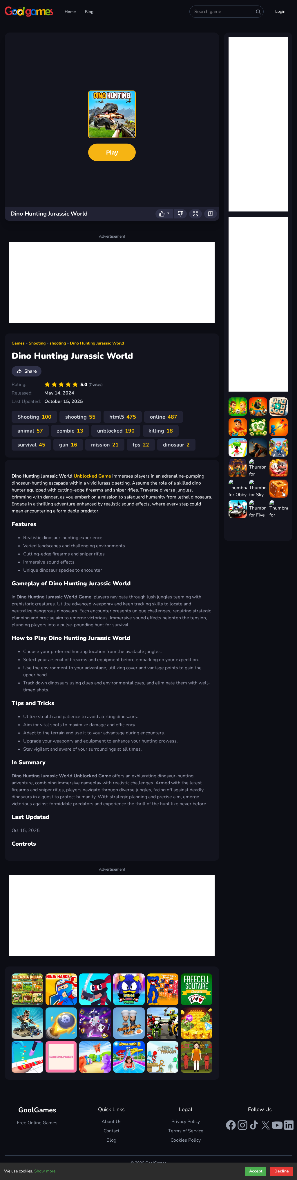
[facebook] (231, 1125)
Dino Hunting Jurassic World (97, 343)
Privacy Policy (185, 1121)
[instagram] (242, 1125)
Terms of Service (185, 1131)
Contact (111, 1131)
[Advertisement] (112, 282)
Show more (44, 1171)
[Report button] (210, 213)
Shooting (37, 343)
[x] (265, 1125)
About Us (112, 1121)
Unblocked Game (92, 476)
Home (70, 12)
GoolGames (37, 1110)
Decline (281, 1171)
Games (18, 343)
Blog (89, 12)
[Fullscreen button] (195, 213)
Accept (255, 1171)
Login (280, 11)
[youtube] (277, 1125)
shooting (58, 343)
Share (30, 371)
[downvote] (180, 213)
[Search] (258, 12)
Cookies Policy (186, 1140)
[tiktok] (254, 1125)
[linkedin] (289, 1125)
